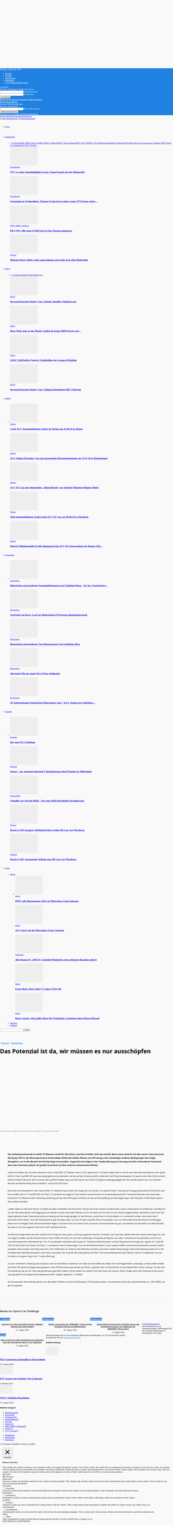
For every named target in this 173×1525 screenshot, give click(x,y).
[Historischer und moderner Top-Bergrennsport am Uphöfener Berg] (24, 637)
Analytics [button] (6, 1500)
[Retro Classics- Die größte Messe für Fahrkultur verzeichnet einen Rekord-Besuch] (29, 1011)
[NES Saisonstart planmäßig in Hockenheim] (52, 1354)
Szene (7, 868)
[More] (109, 1139)
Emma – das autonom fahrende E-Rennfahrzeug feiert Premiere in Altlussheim (51, 771)
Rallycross (38, 275)
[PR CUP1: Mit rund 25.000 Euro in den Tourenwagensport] (24, 223)
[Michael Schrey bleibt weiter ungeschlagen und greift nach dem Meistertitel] (24, 253)
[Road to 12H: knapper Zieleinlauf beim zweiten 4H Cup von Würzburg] (24, 823)
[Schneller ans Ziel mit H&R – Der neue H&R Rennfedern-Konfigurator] (24, 794)
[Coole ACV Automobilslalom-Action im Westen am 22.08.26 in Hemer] (24, 422)
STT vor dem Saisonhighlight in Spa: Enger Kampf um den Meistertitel (47, 172)
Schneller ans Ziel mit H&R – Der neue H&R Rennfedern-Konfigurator (47, 800)
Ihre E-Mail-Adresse (31, 109)
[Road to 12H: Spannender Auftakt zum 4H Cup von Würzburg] (24, 852)
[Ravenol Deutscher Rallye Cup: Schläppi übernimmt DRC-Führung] (24, 382)
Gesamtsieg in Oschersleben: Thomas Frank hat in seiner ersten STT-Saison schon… (53, 201)
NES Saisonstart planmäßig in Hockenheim (22, 1359)
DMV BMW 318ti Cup (29, 143)
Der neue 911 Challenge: (22, 742)
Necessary (10, 1477)
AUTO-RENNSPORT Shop (16, 83)
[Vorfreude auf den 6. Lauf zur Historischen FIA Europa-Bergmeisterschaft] (24, 608)
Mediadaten (9, 1435)
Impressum (9, 1440)
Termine (8, 76)
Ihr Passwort (28, 94)
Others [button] (5, 1514)
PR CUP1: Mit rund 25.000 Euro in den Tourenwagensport (41, 230)
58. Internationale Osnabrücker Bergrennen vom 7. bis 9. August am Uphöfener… (52, 702)
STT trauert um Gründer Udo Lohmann (21, 1378)
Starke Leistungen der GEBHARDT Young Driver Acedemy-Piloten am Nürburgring (70, 1325)
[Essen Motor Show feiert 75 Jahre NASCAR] (29, 982)
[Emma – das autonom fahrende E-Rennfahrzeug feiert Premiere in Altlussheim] (24, 764)
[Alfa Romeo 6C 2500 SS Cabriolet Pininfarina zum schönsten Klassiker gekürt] (29, 952)
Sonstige (8, 712)
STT (23, 145)
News (7, 127)
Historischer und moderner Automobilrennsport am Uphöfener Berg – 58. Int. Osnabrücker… (59, 585)
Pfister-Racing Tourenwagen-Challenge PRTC (147, 143)
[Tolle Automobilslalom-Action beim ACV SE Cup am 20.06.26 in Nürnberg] (24, 510)
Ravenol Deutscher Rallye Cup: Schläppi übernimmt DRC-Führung (45, 389)
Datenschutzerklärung (8, 102)
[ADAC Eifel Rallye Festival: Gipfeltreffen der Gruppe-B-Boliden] (24, 353)
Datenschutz (10, 1437)
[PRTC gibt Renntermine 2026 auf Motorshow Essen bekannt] (29, 894)
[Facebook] (63, 1139)
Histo (100, 143)
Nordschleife (108, 143)
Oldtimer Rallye (28, 275)
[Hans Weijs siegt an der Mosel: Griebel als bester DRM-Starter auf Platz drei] (24, 324)
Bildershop (9, 80)
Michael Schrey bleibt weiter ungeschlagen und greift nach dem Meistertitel (49, 260)
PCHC (126, 143)
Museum (13, 766)
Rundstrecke (10, 137)
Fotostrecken (10, 78)
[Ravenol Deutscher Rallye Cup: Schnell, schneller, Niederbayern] (24, 294)
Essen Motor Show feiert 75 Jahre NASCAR (38, 989)
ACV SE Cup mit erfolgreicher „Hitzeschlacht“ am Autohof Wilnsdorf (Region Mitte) (54, 487)
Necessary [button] (7, 1474)
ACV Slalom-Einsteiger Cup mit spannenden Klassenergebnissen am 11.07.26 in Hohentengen (59, 458)
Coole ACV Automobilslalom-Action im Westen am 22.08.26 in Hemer (46, 429)
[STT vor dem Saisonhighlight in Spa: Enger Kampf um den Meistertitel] (24, 165)
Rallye (7, 269)
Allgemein (19, 955)
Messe (12, 874)
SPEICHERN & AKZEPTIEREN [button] (16, 1521)
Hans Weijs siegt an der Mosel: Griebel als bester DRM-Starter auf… (45, 331)
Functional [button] (7, 1486)
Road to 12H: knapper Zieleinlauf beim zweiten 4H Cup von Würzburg (47, 830)
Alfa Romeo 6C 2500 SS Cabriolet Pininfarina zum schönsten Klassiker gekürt (56, 959)
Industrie (13, 1025)
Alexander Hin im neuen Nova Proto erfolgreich (35, 673)
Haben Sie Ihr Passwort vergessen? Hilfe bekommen (21, 99)
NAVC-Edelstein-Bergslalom (14, 1398)
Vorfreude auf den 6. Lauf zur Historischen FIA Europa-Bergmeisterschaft (48, 615)
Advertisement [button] (8, 1507)
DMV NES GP (81, 143)
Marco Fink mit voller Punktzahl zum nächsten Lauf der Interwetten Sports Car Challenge (22, 1341)
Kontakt (8, 74)
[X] (73, 1139)
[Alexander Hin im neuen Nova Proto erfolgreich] (24, 666)
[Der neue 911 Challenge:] (24, 735)
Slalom (8, 398)
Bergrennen (9, 555)
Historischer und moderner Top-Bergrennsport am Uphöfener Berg (45, 644)
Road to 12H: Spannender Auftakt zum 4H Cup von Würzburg (43, 859)
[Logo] (9, 118)
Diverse (17, 143)
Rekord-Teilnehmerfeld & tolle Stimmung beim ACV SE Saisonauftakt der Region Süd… (56, 546)
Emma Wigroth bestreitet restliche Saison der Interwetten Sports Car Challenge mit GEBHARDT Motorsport (118, 1326)
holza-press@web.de (72, 1338)
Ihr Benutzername (30, 92)
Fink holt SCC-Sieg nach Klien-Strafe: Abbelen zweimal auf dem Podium (22, 1325)
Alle (12, 143)
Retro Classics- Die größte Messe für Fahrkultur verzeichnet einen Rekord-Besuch (57, 1018)
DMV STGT (93, 143)
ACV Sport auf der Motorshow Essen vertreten (39, 930)
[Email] (91, 1139)
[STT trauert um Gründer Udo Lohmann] (6, 1374)
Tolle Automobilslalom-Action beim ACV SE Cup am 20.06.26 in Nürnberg (49, 517)
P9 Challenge (118, 143)
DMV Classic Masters (66, 143)
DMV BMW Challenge (48, 143)
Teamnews (17, 1043)
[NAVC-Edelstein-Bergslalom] (6, 1393)
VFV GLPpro (31, 145)
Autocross (18, 275)
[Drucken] (100, 1139)
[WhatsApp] (82, 1139)
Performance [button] (8, 1493)
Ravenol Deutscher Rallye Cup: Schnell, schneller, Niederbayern (43, 301)
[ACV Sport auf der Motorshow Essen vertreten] (29, 923)
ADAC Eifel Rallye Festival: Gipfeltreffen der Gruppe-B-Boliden (43, 360)
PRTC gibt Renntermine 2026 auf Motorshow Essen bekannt (47, 901)
